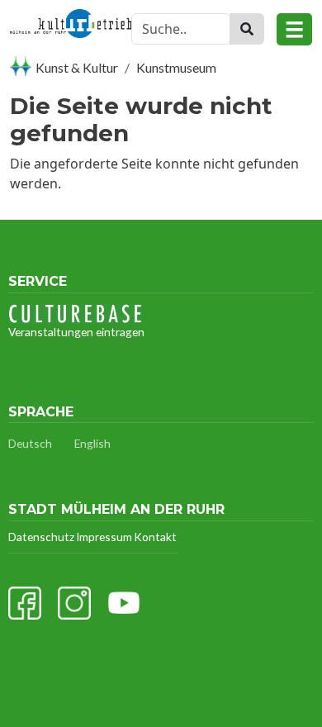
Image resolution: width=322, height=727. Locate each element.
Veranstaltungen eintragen (76, 332)
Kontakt (155, 537)
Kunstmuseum (176, 67)
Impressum (104, 537)
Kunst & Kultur (77, 67)
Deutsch (30, 443)
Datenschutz (41, 537)
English (92, 443)
